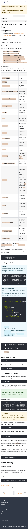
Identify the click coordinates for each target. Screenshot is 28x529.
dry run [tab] (4, 340)
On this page (4, 21)
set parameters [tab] (20, 340)
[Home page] (2, 16)
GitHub (2, 504)
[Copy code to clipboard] (26, 256)
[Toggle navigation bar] (2, 2)
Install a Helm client (7, 35)
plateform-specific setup (18, 33)
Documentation (4, 502)
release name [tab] (11, 340)
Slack (2, 511)
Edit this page (6, 485)
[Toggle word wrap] (22, 275)
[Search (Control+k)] (26, 2)
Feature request (4, 520)
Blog (2, 513)
